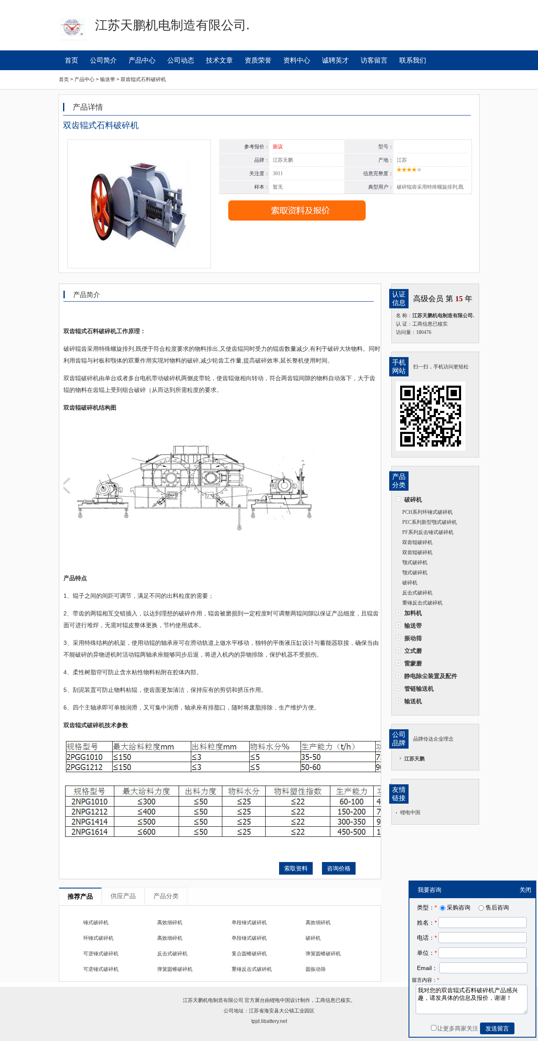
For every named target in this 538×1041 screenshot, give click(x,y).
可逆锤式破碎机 (101, 954)
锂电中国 (410, 812)
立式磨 (413, 650)
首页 (71, 60)
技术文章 (219, 60)
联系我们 (412, 60)
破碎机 (413, 499)
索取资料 (296, 868)
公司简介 (103, 60)
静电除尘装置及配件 (430, 676)
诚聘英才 (335, 60)
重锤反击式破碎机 (422, 603)
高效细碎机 (169, 922)
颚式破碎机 (414, 562)
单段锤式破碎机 (249, 922)
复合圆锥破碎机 (249, 954)
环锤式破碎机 (98, 938)
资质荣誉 (258, 60)
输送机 (413, 701)
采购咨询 (458, 907)
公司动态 (180, 60)
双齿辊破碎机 (417, 542)
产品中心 (142, 60)
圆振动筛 (316, 969)
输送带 (413, 625)
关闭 (525, 889)
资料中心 (296, 60)
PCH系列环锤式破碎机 (427, 512)
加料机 (413, 613)
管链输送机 (419, 688)
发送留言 (497, 1028)
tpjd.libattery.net (269, 1021)
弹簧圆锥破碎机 (323, 954)
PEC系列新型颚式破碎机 (429, 522)
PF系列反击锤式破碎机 (428, 532)
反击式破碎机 (417, 593)
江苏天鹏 (414, 759)
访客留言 (374, 60)
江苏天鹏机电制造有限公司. (214, 1000)
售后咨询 (497, 907)
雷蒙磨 (413, 663)
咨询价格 (339, 868)
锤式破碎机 (95, 922)
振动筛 (413, 638)
